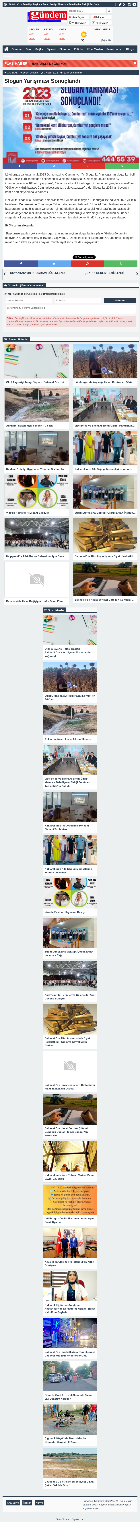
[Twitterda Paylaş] (53, 166)
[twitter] (120, 4)
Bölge (26, 72)
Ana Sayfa (78, 17)
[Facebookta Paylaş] (19, 166)
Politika (78, 49)
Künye (130, 49)
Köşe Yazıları (95, 49)
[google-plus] (124, 4)
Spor (29, 49)
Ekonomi (64, 49)
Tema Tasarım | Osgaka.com (70, 1519)
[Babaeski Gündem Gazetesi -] (47, 16)
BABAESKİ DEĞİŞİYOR (49, 63)
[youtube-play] (134, 4)
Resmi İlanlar (114, 49)
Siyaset (51, 49)
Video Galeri (78, 23)
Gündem (17, 49)
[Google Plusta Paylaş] (88, 166)
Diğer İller (107, 40)
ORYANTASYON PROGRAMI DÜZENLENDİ (37, 272)
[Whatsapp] (122, 166)
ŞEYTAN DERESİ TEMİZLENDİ (104, 272)
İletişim (99, 17)
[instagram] (129, 4)
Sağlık (39, 49)
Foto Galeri (101, 23)
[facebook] (116, 4)
